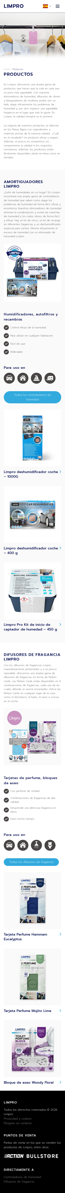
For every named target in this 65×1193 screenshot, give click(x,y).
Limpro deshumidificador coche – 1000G (31, 474)
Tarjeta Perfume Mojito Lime (27, 1011)
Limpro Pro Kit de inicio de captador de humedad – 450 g (30, 627)
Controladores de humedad (22, 1177)
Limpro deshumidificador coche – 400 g (31, 550)
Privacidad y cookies (17, 1118)
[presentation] (32, 438)
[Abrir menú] (57, 6)
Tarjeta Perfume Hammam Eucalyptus (25, 936)
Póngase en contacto (18, 1123)
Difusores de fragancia (19, 1181)
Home (7, 69)
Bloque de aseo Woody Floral (28, 1082)
